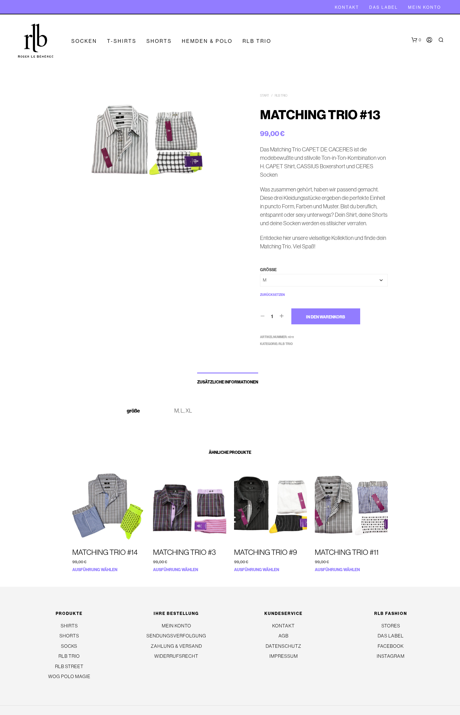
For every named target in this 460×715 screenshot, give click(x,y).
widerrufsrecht (176, 656)
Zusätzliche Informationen (227, 381)
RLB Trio (257, 41)
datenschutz (283, 646)
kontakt (347, 7)
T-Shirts (121, 41)
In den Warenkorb (325, 316)
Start (264, 96)
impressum (283, 656)
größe (268, 269)
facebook (391, 646)
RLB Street (69, 666)
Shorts (159, 41)
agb (284, 636)
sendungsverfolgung (176, 636)
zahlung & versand (176, 646)
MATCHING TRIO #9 (265, 552)
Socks (69, 646)
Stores (390, 626)
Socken (84, 41)
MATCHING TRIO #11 (347, 552)
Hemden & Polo (207, 41)
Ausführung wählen (94, 569)
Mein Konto (424, 7)
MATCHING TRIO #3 (184, 552)
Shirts (69, 626)
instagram (391, 656)
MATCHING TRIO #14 (105, 552)
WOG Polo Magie (69, 676)
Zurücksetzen (272, 295)
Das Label (383, 7)
